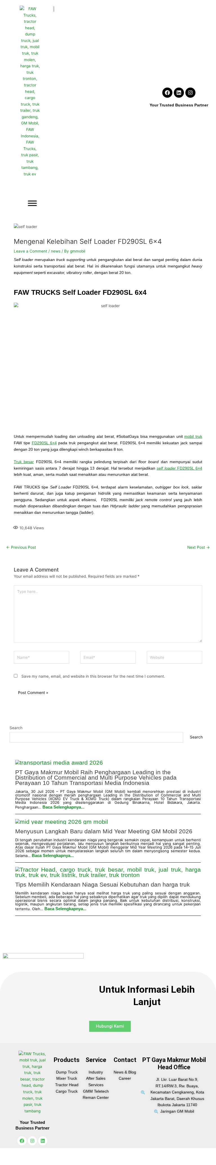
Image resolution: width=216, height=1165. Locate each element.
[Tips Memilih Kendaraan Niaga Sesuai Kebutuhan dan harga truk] (108, 872)
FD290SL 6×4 (44, 443)
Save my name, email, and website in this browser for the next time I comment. (93, 676)
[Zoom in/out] (8, 1153)
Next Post (198, 547)
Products (67, 1059)
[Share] (42, 1153)
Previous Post (21, 547)
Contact (125, 1059)
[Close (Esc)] (58, 1153)
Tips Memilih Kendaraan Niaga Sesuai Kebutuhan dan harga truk (102, 884)
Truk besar (24, 462)
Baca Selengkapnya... (63, 807)
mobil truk (193, 436)
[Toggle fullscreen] (25, 1153)
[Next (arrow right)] (25, 1161)
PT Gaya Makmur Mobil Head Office (174, 1063)
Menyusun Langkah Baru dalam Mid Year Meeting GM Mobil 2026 (103, 831)
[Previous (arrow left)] (8, 1161)
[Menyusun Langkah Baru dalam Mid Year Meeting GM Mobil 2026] (61, 821)
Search (16, 728)
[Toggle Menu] (32, 203)
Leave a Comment (30, 251)
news (55, 251)
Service (96, 1059)
